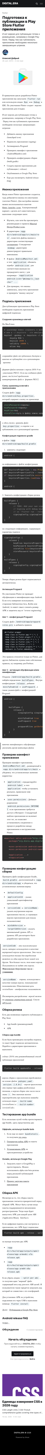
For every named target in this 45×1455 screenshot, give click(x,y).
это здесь (22, 1137)
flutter (5, 13)
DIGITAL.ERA (10, 3)
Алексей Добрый (10, 58)
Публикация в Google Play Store (23, 1309)
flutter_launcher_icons (11, 207)
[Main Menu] (41, 3)
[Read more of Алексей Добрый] (5, 52)
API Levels (6, 1002)
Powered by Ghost (22, 1437)
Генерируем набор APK (17, 1141)
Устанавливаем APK (16, 1149)
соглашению (12, 244)
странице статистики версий (18, 999)
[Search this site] (37, 4)
